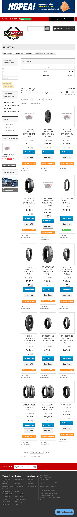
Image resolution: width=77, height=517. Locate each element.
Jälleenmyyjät (19, 502)
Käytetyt (17, 491)
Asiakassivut (32, 476)
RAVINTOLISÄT (7, 494)
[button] (64, 512)
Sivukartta (18, 504)
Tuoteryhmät (56, 68)
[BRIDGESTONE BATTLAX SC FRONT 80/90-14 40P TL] (66, 323)
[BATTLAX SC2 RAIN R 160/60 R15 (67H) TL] (48, 392)
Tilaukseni (30, 479)
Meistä (8, 127)
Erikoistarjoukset (11, 138)
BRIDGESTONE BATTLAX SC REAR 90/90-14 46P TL (48, 339)
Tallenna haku (8, 86)
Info (6, 119)
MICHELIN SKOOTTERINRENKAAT (11, 110)
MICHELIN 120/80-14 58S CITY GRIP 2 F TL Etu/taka (48, 201)
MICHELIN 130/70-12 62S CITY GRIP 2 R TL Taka (66, 270)
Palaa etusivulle (7, 53)
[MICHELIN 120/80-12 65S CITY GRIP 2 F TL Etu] (29, 254)
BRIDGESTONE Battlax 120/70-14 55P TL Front (29, 200)
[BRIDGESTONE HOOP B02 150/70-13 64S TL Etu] (48, 254)
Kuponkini (30, 489)
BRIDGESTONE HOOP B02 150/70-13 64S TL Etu (48, 270)
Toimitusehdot (10, 124)
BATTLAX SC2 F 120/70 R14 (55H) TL (29, 407)
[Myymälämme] (10, 182)
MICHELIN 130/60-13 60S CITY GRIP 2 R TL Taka (48, 133)
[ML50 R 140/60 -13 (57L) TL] (66, 392)
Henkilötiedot (31, 486)
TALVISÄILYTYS (7, 502)
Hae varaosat (7, 83)
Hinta (57, 71)
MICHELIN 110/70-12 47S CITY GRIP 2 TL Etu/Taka (29, 133)
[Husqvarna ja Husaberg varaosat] (38, 6)
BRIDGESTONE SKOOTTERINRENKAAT (11, 104)
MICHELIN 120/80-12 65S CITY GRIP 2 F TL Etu (29, 270)
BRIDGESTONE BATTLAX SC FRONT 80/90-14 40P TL (66, 339)
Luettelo (73, 94)
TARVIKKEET (6, 479)
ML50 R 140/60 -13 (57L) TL (66, 406)
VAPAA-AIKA (6, 491)
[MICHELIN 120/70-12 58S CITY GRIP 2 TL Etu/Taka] (29, 323)
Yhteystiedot (19, 496)
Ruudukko (67, 94)
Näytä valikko (11, 47)
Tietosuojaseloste (20, 499)
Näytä (46, 93)
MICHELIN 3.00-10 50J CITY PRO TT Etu (67, 200)
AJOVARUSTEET (7, 486)
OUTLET (5, 499)
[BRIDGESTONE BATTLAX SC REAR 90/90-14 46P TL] (48, 323)
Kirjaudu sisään (69, 19)
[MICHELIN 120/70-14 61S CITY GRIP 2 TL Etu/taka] (66, 116)
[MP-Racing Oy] (13, 33)
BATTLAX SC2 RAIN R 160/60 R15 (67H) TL (48, 407)
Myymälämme (10, 130)
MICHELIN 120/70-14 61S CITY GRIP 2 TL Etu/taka (67, 133)
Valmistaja (57, 75)
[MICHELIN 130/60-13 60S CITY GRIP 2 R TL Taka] (48, 116)
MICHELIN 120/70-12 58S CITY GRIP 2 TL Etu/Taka (29, 339)
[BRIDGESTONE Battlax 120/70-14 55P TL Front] (29, 185)
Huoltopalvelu (19, 494)
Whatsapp (27, 19)
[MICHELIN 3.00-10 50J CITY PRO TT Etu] (66, 185)
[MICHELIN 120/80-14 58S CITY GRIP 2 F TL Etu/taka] (48, 185)
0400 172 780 (16, 19)
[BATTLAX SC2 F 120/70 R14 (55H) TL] (29, 392)
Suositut (5, 489)
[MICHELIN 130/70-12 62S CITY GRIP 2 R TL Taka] (66, 254)
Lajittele (23, 93)
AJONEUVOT (6, 496)
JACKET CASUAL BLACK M (8, 156)
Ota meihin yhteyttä (56, 19)
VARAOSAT (5, 504)
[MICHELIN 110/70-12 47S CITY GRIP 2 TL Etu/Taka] (29, 116)
